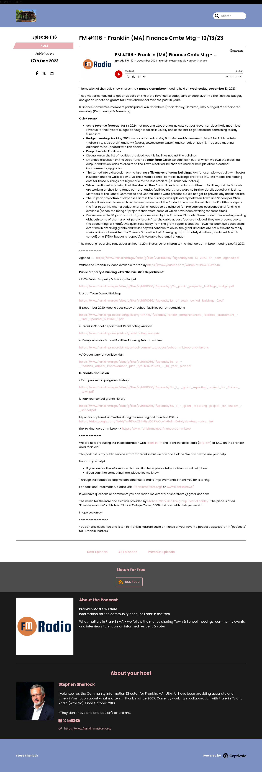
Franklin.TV (154, 443)
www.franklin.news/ (180, 487)
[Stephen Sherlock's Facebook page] (60, 721)
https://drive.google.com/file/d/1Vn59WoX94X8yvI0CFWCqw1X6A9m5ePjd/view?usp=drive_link (146, 421)
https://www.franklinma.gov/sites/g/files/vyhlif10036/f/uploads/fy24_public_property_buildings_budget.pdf (156, 286)
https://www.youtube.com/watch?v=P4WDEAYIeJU (183, 265)
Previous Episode (161, 552)
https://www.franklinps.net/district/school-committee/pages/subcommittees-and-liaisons (144, 347)
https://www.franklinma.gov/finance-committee (156, 429)
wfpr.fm (204, 443)
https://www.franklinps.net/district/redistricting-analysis (119, 333)
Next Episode (97, 552)
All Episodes (127, 552)
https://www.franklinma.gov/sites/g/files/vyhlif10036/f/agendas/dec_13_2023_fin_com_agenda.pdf (167, 258)
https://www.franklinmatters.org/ (87, 728)
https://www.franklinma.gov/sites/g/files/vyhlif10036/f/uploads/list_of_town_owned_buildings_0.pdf (151, 301)
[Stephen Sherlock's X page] (64, 721)
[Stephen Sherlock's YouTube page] (77, 721)
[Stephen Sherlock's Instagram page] (69, 721)
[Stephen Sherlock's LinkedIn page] (73, 721)
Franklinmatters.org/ (147, 487)
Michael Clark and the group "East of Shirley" (178, 501)
